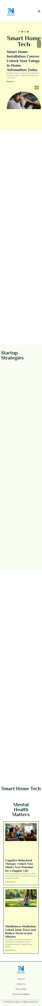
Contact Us (21, 984)
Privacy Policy (21, 989)
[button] (39, 11)
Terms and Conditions (21, 994)
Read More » (11, 81)
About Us (21, 979)
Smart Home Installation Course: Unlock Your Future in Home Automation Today (23, 61)
